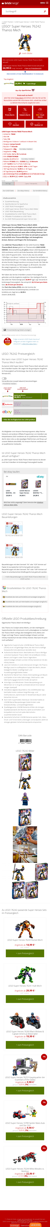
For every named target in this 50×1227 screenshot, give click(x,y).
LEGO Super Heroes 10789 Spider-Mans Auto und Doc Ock (25, 1124)
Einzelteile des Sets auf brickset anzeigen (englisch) (23, 606)
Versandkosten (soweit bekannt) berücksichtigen (19, 381)
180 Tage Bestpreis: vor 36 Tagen (17, 169)
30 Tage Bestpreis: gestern (15, 171)
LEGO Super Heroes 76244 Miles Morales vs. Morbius (25, 1169)
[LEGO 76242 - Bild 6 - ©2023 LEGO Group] (25, 853)
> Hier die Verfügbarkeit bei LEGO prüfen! (19, 419)
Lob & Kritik (35, 1225)
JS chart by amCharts (13, 303)
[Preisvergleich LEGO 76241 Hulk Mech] (25, 975)
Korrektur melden (26, 149)
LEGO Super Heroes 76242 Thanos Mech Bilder (21, 209)
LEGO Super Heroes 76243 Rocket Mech (25, 940)
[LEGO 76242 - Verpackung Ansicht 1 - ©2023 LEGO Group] (41, 872)
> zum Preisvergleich (25, 953)
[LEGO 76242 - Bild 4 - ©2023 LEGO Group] (25, 817)
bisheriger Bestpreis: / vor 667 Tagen (20, 166)
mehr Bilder (27, 53)
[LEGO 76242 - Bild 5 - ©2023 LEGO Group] (25, 835)
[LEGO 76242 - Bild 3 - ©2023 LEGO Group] (25, 799)
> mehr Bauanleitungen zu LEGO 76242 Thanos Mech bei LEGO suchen (25, 578)
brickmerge (15, 1225)
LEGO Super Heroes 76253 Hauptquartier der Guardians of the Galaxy (25, 1078)
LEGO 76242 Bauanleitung (14, 211)
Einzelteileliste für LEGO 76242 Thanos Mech (20, 214)
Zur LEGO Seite (8, 191)
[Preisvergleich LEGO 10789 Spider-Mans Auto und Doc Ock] (25, 1112)
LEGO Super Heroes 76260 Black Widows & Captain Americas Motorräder (25, 1032)
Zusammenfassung (12, 201)
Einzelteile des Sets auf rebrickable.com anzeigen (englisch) (26, 602)
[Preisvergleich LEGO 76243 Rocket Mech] (25, 929)
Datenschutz (25, 1225)
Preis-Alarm (19, 98)
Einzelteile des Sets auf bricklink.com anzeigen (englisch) (25, 597)
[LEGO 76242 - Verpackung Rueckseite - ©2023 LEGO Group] (18, 890)
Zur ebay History (23, 191)
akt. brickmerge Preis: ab (24, 174)
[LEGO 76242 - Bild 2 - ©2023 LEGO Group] (25, 780)
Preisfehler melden (9, 384)
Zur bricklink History (40, 191)
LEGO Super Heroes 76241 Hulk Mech (25, 985)
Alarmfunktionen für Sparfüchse (16, 204)
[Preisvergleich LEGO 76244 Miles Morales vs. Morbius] (25, 1158)
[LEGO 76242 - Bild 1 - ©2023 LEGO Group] (25, 762)
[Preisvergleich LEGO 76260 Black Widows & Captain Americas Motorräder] (25, 1021)
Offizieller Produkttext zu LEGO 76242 (18, 216)
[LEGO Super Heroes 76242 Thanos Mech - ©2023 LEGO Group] (25, 42)
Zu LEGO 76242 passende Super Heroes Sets (21, 219)
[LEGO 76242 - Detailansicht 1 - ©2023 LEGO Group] (18, 872)
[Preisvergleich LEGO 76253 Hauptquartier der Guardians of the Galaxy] (25, 1066)
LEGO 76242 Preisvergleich (14, 206)
